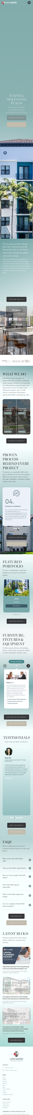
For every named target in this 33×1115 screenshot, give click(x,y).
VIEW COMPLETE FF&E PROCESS (16, 717)
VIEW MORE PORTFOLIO (16, 621)
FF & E (10, 1033)
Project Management (13, 972)
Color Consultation (13, 1001)
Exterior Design (22, 1001)
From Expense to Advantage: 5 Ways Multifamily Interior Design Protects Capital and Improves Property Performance (15, 1029)
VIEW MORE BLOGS (16, 1040)
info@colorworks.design (11, 1070)
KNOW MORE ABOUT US (16, 299)
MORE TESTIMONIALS (16, 825)
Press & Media (6, 1089)
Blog (4, 1087)
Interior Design (23, 971)
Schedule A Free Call (8, 1094)
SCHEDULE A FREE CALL (16, 117)
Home (4, 1077)
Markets (5, 1079)
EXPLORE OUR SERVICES (16, 441)
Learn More (7, 413)
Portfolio (5, 1083)
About (4, 1091)
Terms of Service (7, 1102)
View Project (16, 608)
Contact (5, 1092)
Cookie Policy (6, 1105)
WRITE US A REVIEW (16, 832)
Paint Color (11, 1003)
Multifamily (5, 972)
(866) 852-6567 (9, 1067)
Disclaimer (5, 1107)
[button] (13, 528)
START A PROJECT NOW (16, 124)
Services (5, 1081)
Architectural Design (14, 971)
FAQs (4, 1085)
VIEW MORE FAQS (16, 916)
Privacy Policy (6, 1104)
